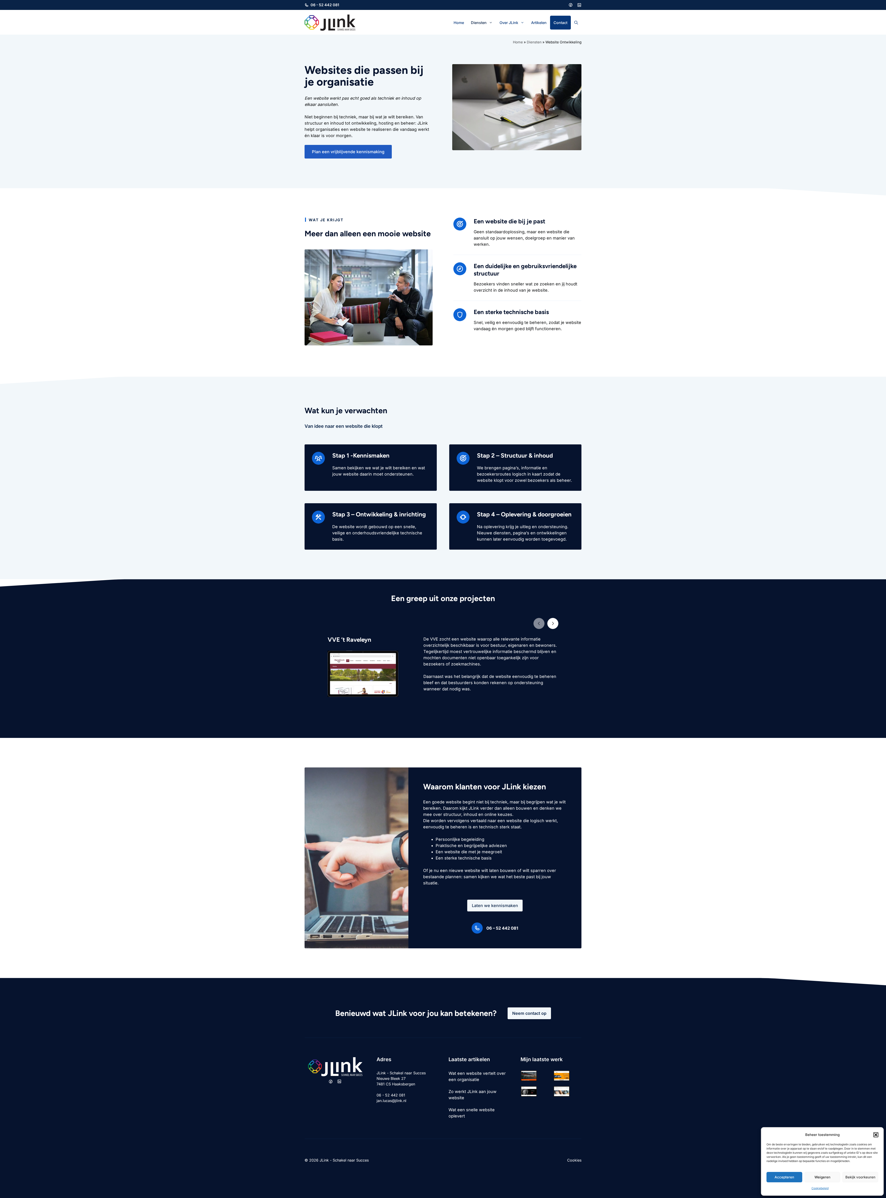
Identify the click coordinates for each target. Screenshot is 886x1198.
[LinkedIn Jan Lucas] (579, 5)
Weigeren (822, 1177)
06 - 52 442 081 (325, 5)
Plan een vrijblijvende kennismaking (348, 151)
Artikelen (539, 22)
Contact (560, 22)
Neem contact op (529, 1013)
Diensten (479, 22)
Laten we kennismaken (495, 905)
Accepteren (784, 1177)
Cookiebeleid (820, 1188)
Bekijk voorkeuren (860, 1177)
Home (459, 22)
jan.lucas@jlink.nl (391, 1100)
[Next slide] (552, 623)
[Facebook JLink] (571, 5)
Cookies (574, 1160)
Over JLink (509, 22)
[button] (876, 1134)
